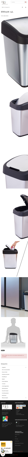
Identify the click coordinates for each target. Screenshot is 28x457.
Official (2, 350)
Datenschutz (17, 434)
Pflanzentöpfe (5, 397)
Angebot (4, 367)
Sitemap (16, 438)
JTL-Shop (16, 454)
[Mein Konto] (25, 7)
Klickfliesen (4, 376)
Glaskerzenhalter (5, 374)
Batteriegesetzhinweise (19, 443)
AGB (16, 436)
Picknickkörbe (5, 381)
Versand (21, 451)
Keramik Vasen (5, 390)
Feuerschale (4, 372)
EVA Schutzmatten (6, 369)
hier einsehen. (19, 426)
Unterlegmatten (5, 386)
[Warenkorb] (22, 7)
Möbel (3, 379)
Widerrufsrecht (17, 445)
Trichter (3, 383)
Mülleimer (4, 395)
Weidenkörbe (5, 388)
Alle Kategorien (6, 7)
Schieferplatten (5, 393)
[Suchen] (25, 2)
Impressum (17, 441)
